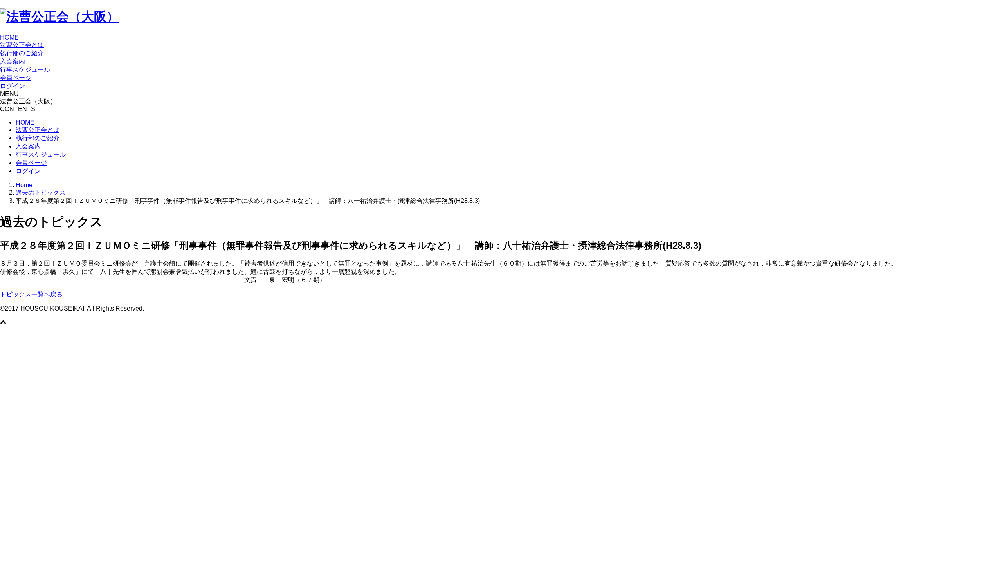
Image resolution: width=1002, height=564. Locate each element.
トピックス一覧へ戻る (31, 294)
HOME (9, 37)
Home (24, 185)
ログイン (12, 86)
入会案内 (12, 61)
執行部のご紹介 (22, 53)
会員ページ (15, 77)
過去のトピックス (41, 192)
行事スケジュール (25, 69)
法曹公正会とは (22, 45)
